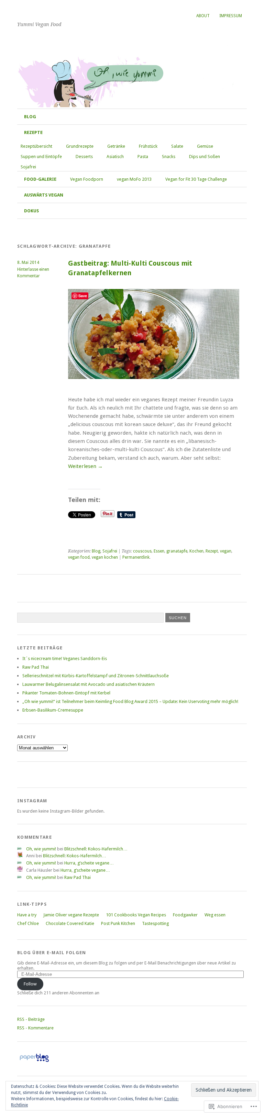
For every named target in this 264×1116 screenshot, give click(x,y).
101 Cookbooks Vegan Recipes (136, 914)
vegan (225, 551)
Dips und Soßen (204, 156)
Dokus (31, 210)
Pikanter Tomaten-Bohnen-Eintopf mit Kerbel (66, 692)
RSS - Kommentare (35, 1027)
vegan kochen (105, 557)
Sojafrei (28, 166)
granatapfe (176, 551)
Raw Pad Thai (35, 667)
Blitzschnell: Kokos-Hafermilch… (96, 848)
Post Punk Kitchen (118, 923)
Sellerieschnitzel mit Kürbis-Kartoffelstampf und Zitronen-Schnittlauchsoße (95, 675)
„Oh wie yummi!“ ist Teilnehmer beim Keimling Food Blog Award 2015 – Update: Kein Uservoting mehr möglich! (130, 701)
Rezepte (33, 132)
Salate (177, 146)
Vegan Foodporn (86, 179)
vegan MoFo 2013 (134, 179)
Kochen (196, 551)
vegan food (79, 557)
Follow (30, 983)
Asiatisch (115, 156)
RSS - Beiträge (31, 1019)
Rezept (212, 551)
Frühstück (148, 146)
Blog (30, 116)
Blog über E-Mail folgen (51, 952)
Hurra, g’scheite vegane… (89, 863)
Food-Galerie (40, 179)
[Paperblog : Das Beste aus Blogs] (34, 1061)
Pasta (143, 156)
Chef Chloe (28, 923)
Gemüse (205, 146)
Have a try (26, 914)
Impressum (230, 15)
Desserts (84, 156)
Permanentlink (136, 557)
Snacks (168, 156)
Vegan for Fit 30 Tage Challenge (196, 179)
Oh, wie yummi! (63, 13)
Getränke (116, 146)
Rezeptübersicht (36, 146)
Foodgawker (185, 914)
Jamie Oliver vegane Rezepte (71, 914)
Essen (159, 551)
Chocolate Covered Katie (70, 923)
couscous (142, 551)
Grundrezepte (80, 146)
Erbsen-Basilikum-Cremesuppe (52, 710)
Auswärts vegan (43, 195)
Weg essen (215, 914)
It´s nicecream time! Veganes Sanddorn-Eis (64, 658)
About (203, 15)
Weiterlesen (85, 466)
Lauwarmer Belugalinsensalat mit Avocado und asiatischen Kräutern (88, 684)
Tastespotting (155, 923)
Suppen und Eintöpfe (41, 156)
